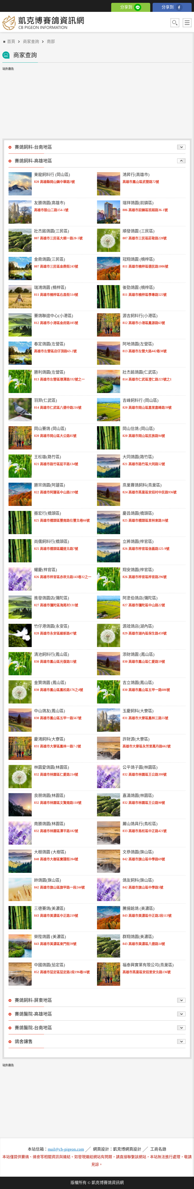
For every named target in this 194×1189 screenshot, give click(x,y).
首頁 (11, 41)
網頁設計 (101, 1149)
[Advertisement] (97, 100)
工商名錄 (158, 1149)
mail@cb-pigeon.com (66, 1149)
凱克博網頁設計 (127, 1149)
